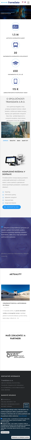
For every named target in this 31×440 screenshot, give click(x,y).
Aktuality (15, 274)
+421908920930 (6, 387)
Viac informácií (23, 416)
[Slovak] (25, 2)
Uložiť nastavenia (5, 432)
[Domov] (10, 2)
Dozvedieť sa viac (13, 207)
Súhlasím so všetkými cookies (20, 437)
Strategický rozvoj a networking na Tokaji (14, 304)
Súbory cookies (26, 406)
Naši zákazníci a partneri (15, 337)
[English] (22, 2)
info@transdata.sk (19, 387)
